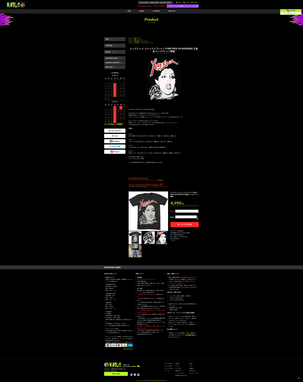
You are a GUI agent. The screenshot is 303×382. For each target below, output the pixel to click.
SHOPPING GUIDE (154, 3)
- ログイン (177, 366)
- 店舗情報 (191, 368)
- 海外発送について (179, 370)
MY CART (187, 2)
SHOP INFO (109, 67)
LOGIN (179, 2)
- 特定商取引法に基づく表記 (181, 375)
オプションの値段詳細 (177, 231)
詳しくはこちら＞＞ (129, 348)
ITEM (129, 11)
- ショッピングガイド (179, 373)
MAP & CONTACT (144, 3)
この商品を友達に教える (178, 234)
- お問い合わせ (192, 370)
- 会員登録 (177, 363)
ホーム (130, 38)
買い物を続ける (176, 238)
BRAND (141, 11)
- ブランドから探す (168, 366)
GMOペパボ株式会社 (156, 380)
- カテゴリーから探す (168, 368)
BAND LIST (172, 11)
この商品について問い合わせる (179, 236)
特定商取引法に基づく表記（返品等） (181, 233)
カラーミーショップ (139, 380)
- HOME (190, 363)
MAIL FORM (116, 374)
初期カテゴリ (137, 38)
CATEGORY (156, 11)
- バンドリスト (167, 370)
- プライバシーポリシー (194, 373)
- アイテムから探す (168, 363)
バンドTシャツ (145, 41)
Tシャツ (140, 39)
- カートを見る (178, 368)
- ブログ (190, 366)
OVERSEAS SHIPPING (165, 3)
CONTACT (195, 2)
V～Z (151, 42)
